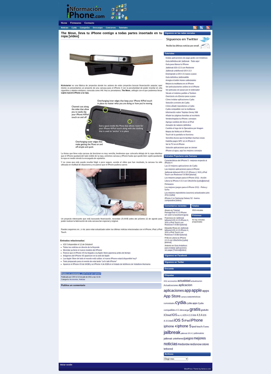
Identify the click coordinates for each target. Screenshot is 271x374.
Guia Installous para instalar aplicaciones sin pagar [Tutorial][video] (176, 247)
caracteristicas (193, 297)
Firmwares (75, 23)
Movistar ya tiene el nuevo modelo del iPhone (82, 250)
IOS (174, 315)
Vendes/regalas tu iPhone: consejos (181, 119)
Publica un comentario (70, 274)
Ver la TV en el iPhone (175, 144)
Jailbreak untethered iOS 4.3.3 (178, 71)
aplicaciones (174, 290)
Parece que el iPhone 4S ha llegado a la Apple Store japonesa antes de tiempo (96, 253)
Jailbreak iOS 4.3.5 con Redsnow (180, 68)
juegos (188, 338)
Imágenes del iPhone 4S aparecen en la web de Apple (86, 256)
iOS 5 (179, 320)
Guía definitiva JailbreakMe (177, 77)
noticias (170, 344)
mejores (200, 338)
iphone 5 (184, 326)
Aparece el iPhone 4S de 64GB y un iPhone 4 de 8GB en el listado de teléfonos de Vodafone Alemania (106, 264)
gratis (195, 309)
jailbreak (172, 332)
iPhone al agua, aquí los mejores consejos (184, 151)
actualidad (184, 280)
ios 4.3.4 (197, 315)
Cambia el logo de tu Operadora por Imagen (184, 128)
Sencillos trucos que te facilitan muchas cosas (185, 138)
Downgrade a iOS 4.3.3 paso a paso (181, 74)
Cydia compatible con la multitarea (180, 109)
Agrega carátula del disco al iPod (180, 122)
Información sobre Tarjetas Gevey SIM (182, 112)
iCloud (167, 315)
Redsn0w (184, 344)
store (205, 344)
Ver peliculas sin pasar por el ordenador (183, 90)
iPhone (196, 320)
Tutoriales (123, 28)
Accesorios (73, 279)
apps (205, 290)
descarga (184, 310)
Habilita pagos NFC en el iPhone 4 (180, 141)
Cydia (74, 28)
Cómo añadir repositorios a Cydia (180, 106)
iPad (187, 320)
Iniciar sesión (66, 365)
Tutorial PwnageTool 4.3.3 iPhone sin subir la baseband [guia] (176, 212)
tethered (168, 348)
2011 (165, 281)
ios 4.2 (180, 315)
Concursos (111, 28)
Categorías (85, 28)
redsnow (196, 344)
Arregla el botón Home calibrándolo (181, 80)
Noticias (64, 28)
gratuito (204, 310)
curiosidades (169, 303)
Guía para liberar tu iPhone (177, 64)
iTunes (206, 326)
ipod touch (197, 326)
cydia (180, 302)
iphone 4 (170, 326)
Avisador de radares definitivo (178, 125)
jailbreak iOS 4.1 (187, 333)
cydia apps (191, 303)
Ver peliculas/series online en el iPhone (182, 87)
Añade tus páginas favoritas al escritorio (183, 115)
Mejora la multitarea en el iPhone (180, 84)
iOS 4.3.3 (187, 315)
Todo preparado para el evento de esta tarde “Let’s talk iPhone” (90, 261)
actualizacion (196, 281)
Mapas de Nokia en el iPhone (178, 131)
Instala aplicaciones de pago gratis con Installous (186, 58)
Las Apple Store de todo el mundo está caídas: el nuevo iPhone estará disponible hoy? (100, 258)
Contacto (89, 23)
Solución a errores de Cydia (177, 103)
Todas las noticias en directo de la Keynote (81, 247)
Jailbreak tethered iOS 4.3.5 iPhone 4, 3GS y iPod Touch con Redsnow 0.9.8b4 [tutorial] (177, 221)
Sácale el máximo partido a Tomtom (181, 93)
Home (64, 23)
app (187, 290)
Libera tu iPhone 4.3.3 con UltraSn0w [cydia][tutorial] (176, 240)
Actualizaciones (171, 285)
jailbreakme (199, 333)
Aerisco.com (206, 369)
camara (184, 297)
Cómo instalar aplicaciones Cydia (180, 100)
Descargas (98, 28)
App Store (172, 296)
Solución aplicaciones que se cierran (181, 147)
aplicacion (185, 285)
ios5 (171, 320)
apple (196, 290)
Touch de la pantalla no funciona (179, 135)
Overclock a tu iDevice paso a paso (181, 96)
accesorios (172, 281)
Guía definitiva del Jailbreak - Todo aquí (182, 61)
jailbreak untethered (174, 338)
